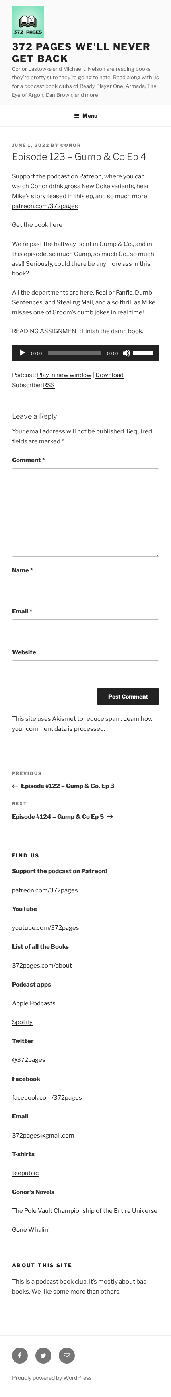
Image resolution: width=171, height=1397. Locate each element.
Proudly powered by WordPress (52, 1377)
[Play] (22, 353)
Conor (70, 145)
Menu (89, 115)
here (55, 224)
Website (24, 652)
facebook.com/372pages (47, 1097)
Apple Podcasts (34, 1003)
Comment (28, 460)
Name (22, 570)
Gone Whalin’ (30, 1229)
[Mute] (126, 353)
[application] (85, 353)
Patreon (90, 176)
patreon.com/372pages (45, 206)
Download (109, 375)
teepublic (25, 1173)
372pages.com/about (42, 965)
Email (22, 611)
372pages (31, 1059)
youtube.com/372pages (45, 927)
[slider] (144, 352)
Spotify (22, 1022)
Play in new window (64, 375)
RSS (49, 385)
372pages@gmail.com (43, 1135)
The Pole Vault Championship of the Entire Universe (84, 1210)
